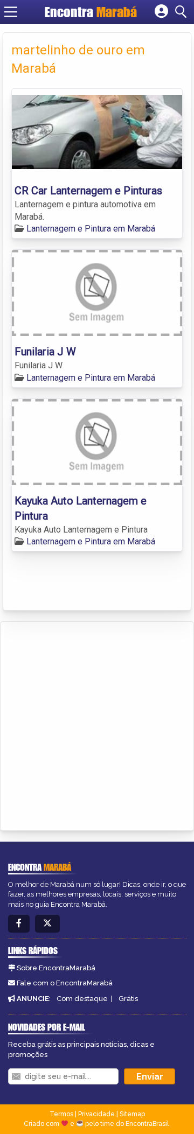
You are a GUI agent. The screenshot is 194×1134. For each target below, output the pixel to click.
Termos (61, 1114)
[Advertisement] (97, 724)
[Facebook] (19, 924)
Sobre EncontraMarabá (56, 968)
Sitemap (132, 1114)
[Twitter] (47, 924)
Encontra (91, 12)
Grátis (128, 999)
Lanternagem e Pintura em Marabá (90, 228)
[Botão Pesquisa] (183, 12)
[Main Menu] (11, 12)
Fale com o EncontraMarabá (65, 983)
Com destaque (82, 999)
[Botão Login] (161, 12)
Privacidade (96, 1114)
